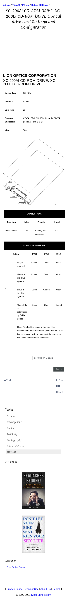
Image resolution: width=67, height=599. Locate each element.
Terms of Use (31, 589)
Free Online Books (16, 567)
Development (14, 422)
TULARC (11, 452)
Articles (11, 416)
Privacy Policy (14, 589)
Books (10, 428)
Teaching (12, 434)
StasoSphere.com (41, 595)
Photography (14, 440)
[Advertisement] (33, 47)
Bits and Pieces (15, 446)
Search (56, 589)
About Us (45, 589)
